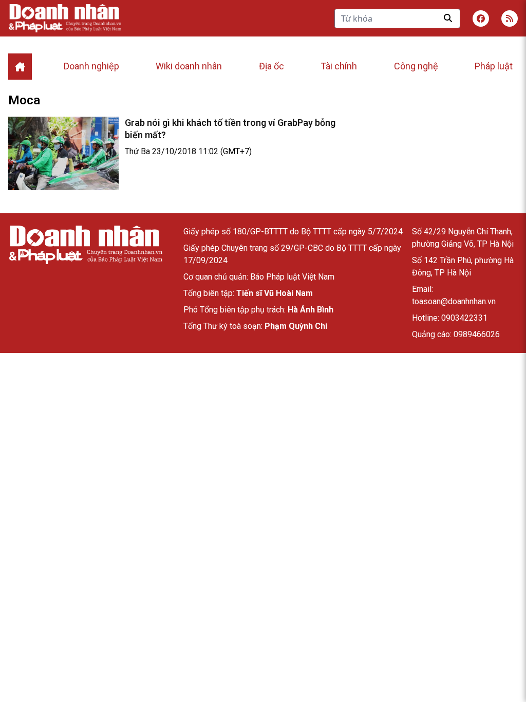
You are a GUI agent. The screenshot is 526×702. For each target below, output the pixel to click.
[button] (509, 18)
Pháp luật (494, 66)
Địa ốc (271, 66)
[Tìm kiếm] (448, 18)
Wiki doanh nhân (189, 66)
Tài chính (339, 66)
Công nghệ (416, 66)
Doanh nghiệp (91, 66)
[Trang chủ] (85, 245)
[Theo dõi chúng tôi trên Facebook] (481, 18)
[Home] (20, 66)
